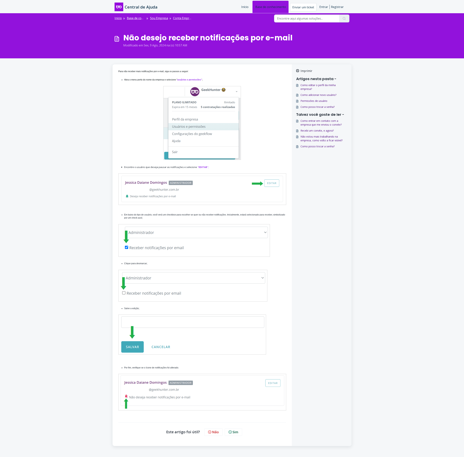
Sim (235, 432)
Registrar (337, 7)
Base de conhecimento (270, 7)
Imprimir (306, 71)
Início (244, 7)
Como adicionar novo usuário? (318, 95)
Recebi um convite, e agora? (317, 130)
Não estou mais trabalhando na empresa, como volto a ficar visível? (322, 138)
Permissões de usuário (314, 101)
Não (215, 432)
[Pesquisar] (344, 18)
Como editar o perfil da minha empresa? (318, 87)
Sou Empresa (159, 18)
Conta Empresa (183, 18)
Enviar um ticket (303, 7)
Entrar (323, 7)
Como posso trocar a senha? (318, 107)
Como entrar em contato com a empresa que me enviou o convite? (321, 122)
